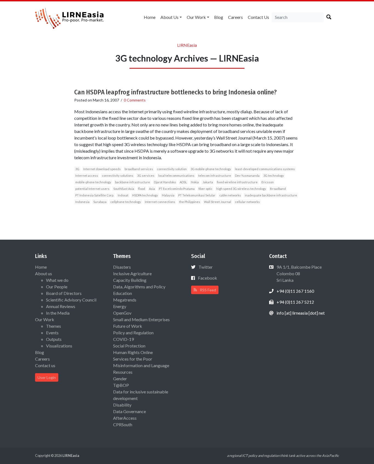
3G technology (273, 175)
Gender (120, 378)
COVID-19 (123, 339)
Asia (152, 188)
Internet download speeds (102, 169)
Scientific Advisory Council (71, 299)
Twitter (205, 266)
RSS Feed (207, 290)
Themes (53, 326)
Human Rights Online (133, 352)
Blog (218, 17)
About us (169, 17)
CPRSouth (122, 424)
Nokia (195, 182)
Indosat (123, 195)
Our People (56, 286)
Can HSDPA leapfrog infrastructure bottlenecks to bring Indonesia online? (175, 92)
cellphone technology (125, 202)
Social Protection (129, 345)
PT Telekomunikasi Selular (196, 195)
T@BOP (121, 385)
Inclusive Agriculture (132, 273)
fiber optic (205, 188)
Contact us (258, 17)
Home (150, 17)
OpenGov (122, 312)
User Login (47, 377)
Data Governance (129, 411)
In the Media (58, 312)
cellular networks (247, 202)
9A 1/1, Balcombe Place (299, 273)
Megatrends (124, 299)
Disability (122, 404)
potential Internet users (92, 188)
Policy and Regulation (133, 332)
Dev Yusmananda (247, 175)
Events (52, 332)
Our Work (196, 17)
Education (122, 293)
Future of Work (127, 326)
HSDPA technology (145, 195)
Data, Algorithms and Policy (139, 286)
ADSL (183, 182)
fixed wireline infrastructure (237, 182)
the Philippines (189, 202)
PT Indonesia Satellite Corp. (94, 195)
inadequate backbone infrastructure (271, 195)
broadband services (139, 169)
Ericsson (267, 182)
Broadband (278, 188)
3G (77, 169)
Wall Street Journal (217, 202)
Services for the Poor (132, 358)
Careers (235, 17)
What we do (57, 280)
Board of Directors (64, 293)
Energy (119, 306)
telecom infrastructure (214, 175)
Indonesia (82, 202)
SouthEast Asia (123, 188)
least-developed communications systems (265, 169)
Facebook (207, 277)
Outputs (54, 339)
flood (141, 188)
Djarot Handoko (165, 182)
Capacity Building (129, 280)
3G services (145, 175)
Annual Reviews (60, 306)
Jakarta (208, 182)
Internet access (86, 175)
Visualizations (59, 345)
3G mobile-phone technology (211, 169)
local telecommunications (176, 175)
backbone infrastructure (132, 182)
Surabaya (100, 202)
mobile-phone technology (93, 182)
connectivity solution (172, 169)
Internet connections (160, 202)
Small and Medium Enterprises (141, 319)
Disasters (122, 266)
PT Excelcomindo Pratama (177, 188)
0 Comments (135, 100)
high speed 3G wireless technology (241, 188)
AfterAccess (125, 417)
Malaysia (168, 195)
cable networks (230, 195)
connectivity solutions (117, 175)
